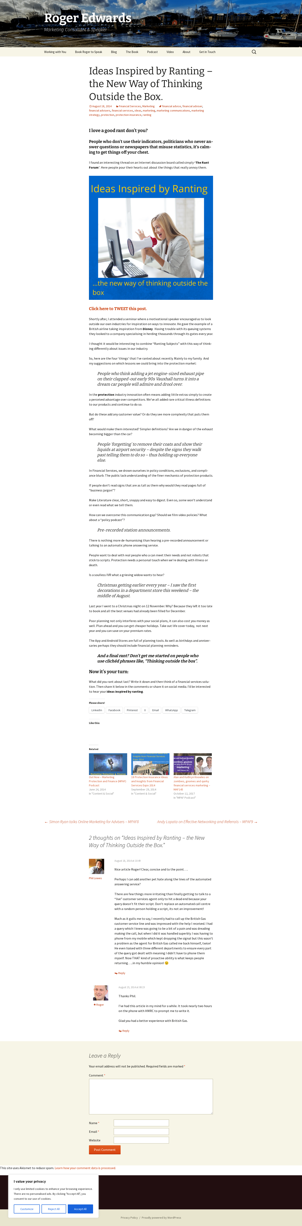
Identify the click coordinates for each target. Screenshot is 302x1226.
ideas (138, 110)
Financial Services (130, 106)
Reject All (54, 1209)
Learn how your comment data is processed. (85, 1168)
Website (94, 1140)
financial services (122, 110)
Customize (26, 1209)
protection (107, 115)
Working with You (55, 52)
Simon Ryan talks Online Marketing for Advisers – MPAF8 (91, 821)
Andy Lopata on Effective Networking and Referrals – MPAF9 (207, 821)
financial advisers (99, 110)
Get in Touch (207, 52)
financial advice (171, 106)
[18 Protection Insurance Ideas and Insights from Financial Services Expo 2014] (150, 764)
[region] (53, 1196)
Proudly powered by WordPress (161, 1217)
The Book (132, 52)
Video (170, 52)
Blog (114, 52)
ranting (147, 115)
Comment (97, 1075)
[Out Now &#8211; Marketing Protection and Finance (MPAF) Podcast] (108, 764)
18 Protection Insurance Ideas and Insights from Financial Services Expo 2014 (149, 781)
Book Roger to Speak (88, 52)
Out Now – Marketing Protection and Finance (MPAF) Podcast (107, 781)
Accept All (80, 1209)
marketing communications (173, 110)
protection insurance (128, 115)
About (186, 52)
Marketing (148, 106)
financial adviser (192, 106)
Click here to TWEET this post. (118, 308)
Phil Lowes (95, 878)
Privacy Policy (129, 1217)
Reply (121, 973)
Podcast (152, 52)
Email (94, 1131)
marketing (149, 110)
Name (94, 1123)
